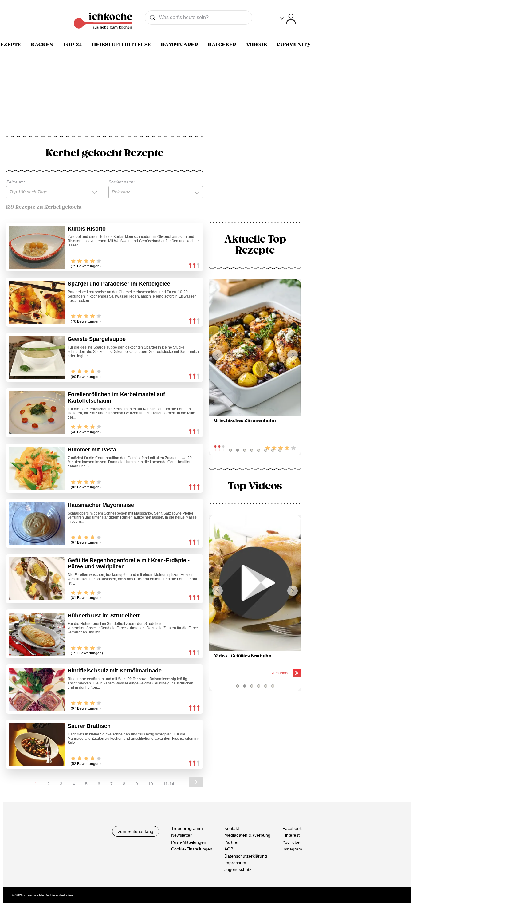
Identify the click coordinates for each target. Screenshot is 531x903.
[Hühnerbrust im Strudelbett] (37, 634)
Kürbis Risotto (87, 229)
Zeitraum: (15, 181)
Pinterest (291, 835)
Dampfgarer (179, 45)
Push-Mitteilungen (188, 842)
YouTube (291, 842)
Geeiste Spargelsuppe (97, 339)
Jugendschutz (237, 869)
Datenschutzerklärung (245, 856)
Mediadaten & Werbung (247, 835)
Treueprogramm (187, 828)
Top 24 (72, 45)
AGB (228, 848)
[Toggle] (287, 19)
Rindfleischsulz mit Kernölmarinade (115, 671)
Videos (256, 45)
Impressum (235, 862)
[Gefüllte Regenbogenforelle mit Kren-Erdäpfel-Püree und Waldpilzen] (37, 578)
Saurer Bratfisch (89, 726)
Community (294, 45)
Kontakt (231, 828)
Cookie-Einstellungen (191, 849)
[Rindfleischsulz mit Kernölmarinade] (37, 689)
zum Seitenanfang (135, 831)
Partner (231, 842)
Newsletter (181, 835)
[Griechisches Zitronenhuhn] (255, 347)
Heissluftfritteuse (121, 45)
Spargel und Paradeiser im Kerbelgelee (119, 284)
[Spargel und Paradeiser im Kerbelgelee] (37, 302)
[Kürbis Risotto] (37, 247)
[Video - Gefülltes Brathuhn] (255, 583)
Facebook (292, 828)
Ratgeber (222, 45)
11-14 (168, 783)
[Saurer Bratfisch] (37, 744)
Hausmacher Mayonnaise (101, 505)
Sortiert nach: (121, 181)
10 (150, 783)
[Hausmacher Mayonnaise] (37, 523)
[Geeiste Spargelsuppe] (37, 357)
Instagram (292, 848)
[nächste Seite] (196, 782)
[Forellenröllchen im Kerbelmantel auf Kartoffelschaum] (37, 412)
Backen (42, 45)
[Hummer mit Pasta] (37, 468)
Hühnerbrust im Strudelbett (104, 616)
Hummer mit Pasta (92, 450)
